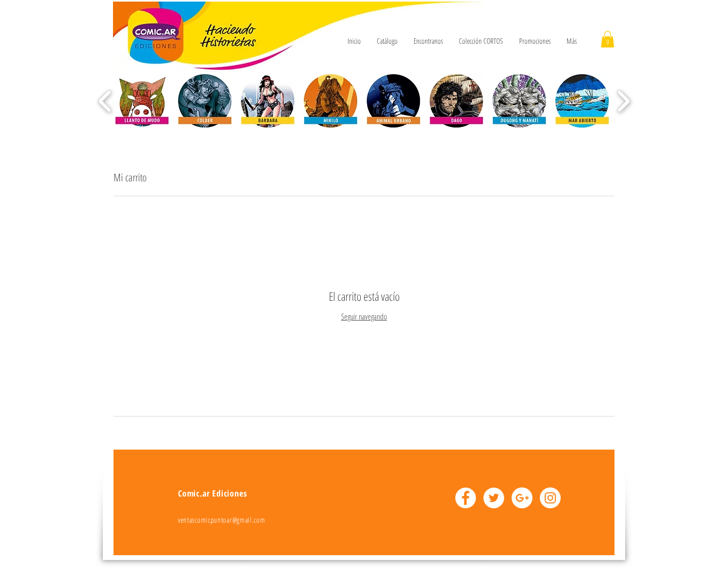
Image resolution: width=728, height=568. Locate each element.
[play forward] (623, 101)
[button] (607, 39)
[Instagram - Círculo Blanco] (550, 497)
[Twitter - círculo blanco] (493, 497)
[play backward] (105, 101)
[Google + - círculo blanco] (522, 497)
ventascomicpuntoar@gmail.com (221, 520)
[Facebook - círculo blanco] (465, 497)
